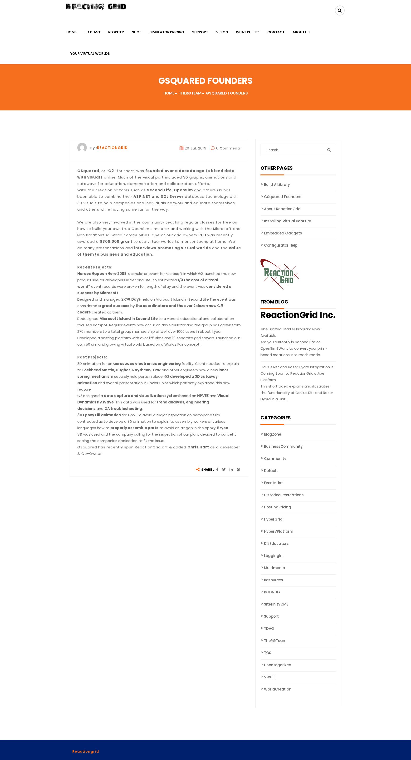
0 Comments (228, 148)
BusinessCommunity (283, 446)
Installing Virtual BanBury (287, 221)
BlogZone (272, 434)
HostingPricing (277, 507)
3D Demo (92, 32)
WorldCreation (277, 689)
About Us (301, 32)
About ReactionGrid (282, 208)
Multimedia (274, 567)
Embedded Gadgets (283, 233)
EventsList (273, 482)
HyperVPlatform (278, 531)
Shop (137, 32)
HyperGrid (273, 519)
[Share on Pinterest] (238, 469)
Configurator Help (280, 245)
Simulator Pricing (167, 32)
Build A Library (277, 184)
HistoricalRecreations (284, 494)
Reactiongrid (85, 751)
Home (71, 32)
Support (200, 32)
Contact (275, 32)
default (271, 470)
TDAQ (269, 628)
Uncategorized (277, 664)
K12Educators (276, 543)
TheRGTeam (275, 640)
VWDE (269, 677)
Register (116, 32)
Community (275, 458)
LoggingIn (273, 555)
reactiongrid (112, 147)
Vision (222, 32)
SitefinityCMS (276, 604)
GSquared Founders (282, 196)
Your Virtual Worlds (90, 53)
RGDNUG (272, 592)
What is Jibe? (247, 32)
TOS (267, 652)
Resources (273, 579)
